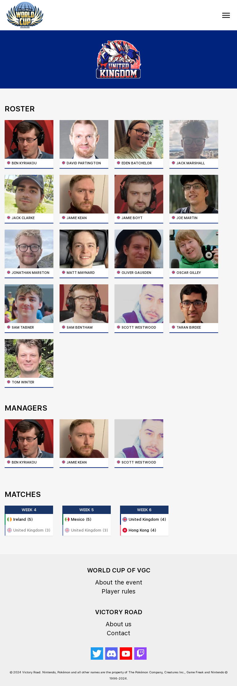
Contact (118, 633)
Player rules (118, 591)
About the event (118, 582)
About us (118, 624)
